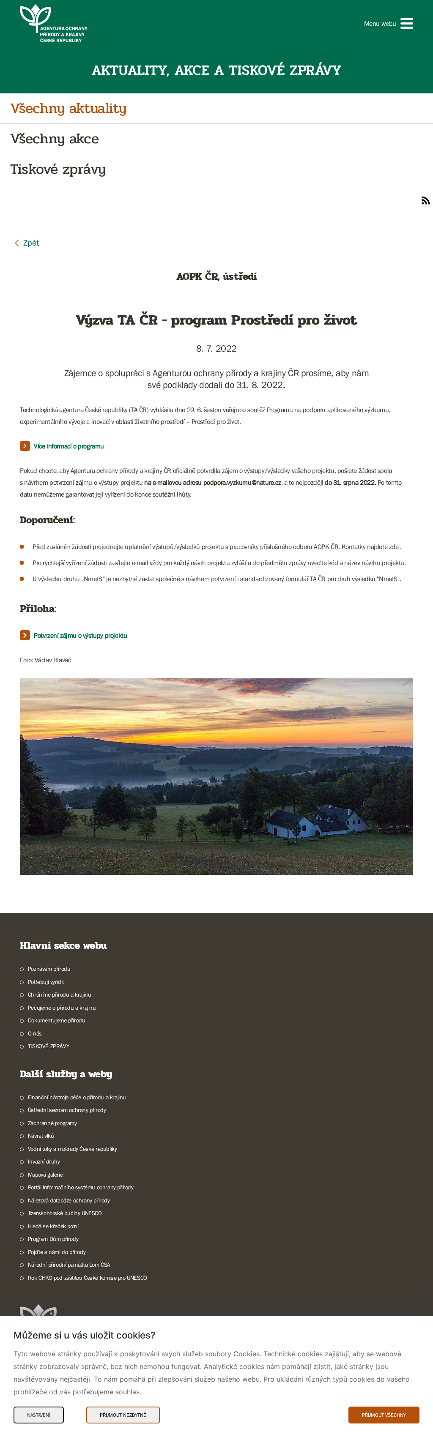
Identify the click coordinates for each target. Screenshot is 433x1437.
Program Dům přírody (53, 1238)
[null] (26, 242)
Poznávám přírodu (49, 968)
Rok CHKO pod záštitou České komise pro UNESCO (87, 1277)
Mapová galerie (45, 1174)
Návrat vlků (41, 1135)
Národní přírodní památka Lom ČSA (69, 1264)
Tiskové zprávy (57, 169)
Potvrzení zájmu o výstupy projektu (80, 635)
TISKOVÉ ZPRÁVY (48, 1046)
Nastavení (38, 1415)
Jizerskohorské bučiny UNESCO (65, 1213)
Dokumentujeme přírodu (56, 1020)
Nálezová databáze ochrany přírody (69, 1200)
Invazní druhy (44, 1161)
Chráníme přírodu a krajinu (59, 994)
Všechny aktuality (68, 108)
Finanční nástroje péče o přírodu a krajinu (77, 1097)
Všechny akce (54, 139)
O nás (35, 1033)
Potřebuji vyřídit (46, 981)
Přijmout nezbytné (123, 1415)
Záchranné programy (52, 1123)
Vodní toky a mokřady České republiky (72, 1148)
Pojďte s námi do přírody (56, 1251)
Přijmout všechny (384, 1415)
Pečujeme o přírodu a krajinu (62, 1007)
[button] (388, 23)
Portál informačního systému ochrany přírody (81, 1187)
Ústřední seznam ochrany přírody (67, 1109)
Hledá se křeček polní (53, 1226)
